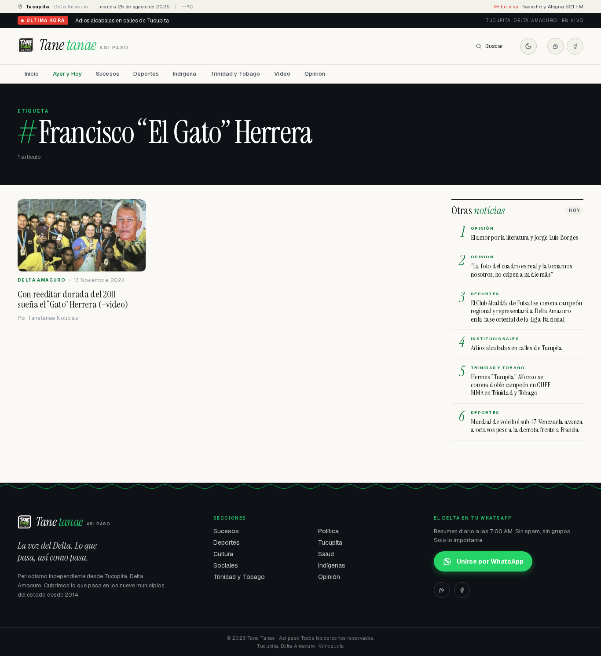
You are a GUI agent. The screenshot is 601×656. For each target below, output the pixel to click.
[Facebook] (575, 46)
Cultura (223, 554)
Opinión (314, 73)
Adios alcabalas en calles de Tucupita (122, 20)
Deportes (146, 73)
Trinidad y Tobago (235, 73)
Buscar (494, 46)
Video (282, 73)
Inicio (32, 73)
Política (328, 531)
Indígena (184, 73)
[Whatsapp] (555, 46)
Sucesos (107, 73)
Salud (326, 554)
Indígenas (331, 565)
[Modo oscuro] (528, 46)
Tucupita (330, 542)
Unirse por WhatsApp (490, 561)
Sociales (225, 565)
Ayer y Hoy (67, 73)
